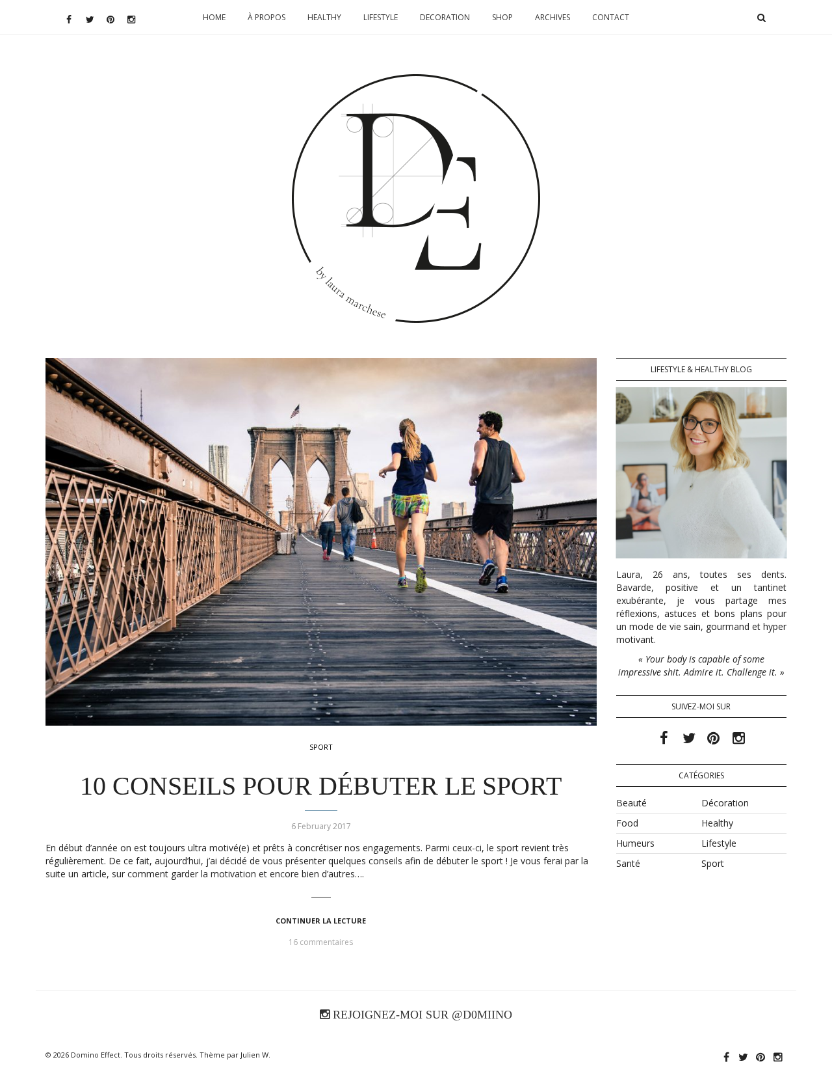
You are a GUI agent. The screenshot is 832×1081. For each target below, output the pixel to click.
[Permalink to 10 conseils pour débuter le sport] (321, 542)
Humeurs (635, 843)
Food (627, 823)
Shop (502, 17)
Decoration (445, 17)
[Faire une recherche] (761, 17)
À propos (266, 17)
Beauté (631, 803)
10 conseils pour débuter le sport (321, 785)
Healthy (324, 17)
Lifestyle (380, 17)
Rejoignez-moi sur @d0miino (421, 1014)
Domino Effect (95, 1055)
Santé (628, 863)
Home (214, 17)
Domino (416, 114)
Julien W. (255, 1055)
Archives (552, 17)
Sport (321, 747)
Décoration (725, 803)
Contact (610, 17)
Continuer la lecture (321, 920)
